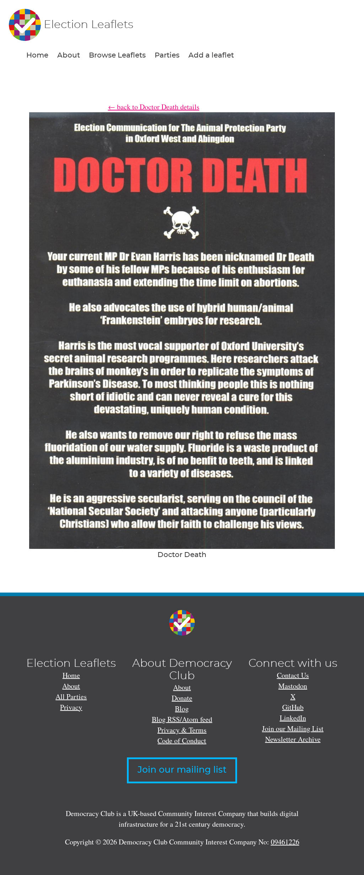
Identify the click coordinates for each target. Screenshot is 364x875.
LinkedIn (293, 718)
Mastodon (292, 686)
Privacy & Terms (182, 730)
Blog (182, 708)
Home (37, 55)
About (68, 55)
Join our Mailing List (292, 728)
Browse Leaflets (117, 55)
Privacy (71, 707)
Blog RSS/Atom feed (182, 719)
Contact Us (293, 675)
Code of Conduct (181, 740)
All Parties (71, 696)
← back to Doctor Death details (153, 107)
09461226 (285, 842)
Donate (182, 698)
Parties (167, 55)
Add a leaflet (211, 55)
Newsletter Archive (293, 739)
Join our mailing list (182, 770)
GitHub (293, 707)
